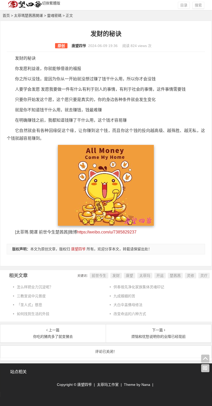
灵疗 (204, 276)
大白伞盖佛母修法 (127, 305)
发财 (116, 276)
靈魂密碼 (54, 15)
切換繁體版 (51, 3)
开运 (160, 276)
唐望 (129, 276)
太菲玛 (144, 276)
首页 (6, 15)
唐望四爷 (79, 46)
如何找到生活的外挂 (33, 314)
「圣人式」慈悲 (29, 305)
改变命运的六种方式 (129, 314)
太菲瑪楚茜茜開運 (28, 15)
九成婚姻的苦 (124, 296)
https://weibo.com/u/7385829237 (107, 232)
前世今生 (99, 276)
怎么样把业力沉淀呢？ (35, 287)
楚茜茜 (175, 276)
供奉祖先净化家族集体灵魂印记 (138, 287)
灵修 (190, 276)
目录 (183, 5)
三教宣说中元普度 (31, 296)
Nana (145, 384)
